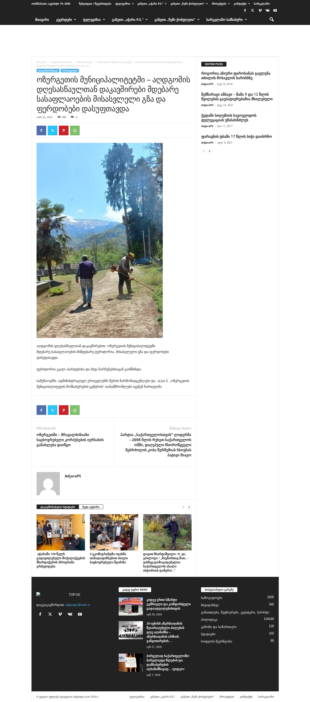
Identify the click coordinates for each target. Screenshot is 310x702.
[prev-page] (183, 507)
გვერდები (64, 19)
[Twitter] (253, 10)
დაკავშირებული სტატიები (57, 507)
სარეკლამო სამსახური (224, 19)
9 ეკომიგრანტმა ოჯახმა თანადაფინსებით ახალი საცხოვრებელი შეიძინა (109, 558)
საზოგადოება (85, 62)
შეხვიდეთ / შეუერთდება (95, 3)
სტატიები (208, 634)
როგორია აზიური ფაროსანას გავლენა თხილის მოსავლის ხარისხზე (236, 75)
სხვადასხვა (210, 605)
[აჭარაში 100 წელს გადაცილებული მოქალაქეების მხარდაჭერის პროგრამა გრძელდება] (61, 532)
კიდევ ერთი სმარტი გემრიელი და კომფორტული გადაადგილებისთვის (169, 603)
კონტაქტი (240, 3)
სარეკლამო (262, 3)
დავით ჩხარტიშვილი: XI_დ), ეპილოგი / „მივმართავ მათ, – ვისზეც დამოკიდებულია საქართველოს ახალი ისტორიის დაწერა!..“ (165, 562)
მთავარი (42, 19)
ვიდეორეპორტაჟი (61, 62)
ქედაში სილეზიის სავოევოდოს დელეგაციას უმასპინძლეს (228, 117)
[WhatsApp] (75, 130)
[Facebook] (245, 10)
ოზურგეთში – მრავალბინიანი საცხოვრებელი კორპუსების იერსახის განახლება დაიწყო (70, 439)
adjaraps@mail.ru (78, 605)
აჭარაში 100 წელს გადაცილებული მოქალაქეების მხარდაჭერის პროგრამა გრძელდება (61, 560)
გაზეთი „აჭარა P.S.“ (150, 3)
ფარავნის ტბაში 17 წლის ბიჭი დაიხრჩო (236, 136)
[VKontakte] (268, 10)
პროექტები (219, 3)
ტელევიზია (123, 3)
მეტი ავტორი (91, 507)
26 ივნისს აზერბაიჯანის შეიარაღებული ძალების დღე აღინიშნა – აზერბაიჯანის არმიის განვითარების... (165, 632)
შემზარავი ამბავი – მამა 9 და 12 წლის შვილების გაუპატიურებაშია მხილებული (237, 96)
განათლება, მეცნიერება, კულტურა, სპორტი (235, 612)
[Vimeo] (260, 10)
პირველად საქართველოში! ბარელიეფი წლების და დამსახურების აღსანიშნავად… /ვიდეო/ (168, 662)
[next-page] (189, 507)
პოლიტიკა (209, 619)
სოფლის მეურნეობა (216, 641)
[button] (271, 19)
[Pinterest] (64, 130)
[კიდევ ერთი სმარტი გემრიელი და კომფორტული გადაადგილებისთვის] (131, 606)
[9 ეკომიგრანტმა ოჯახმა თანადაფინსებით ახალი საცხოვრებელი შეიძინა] (114, 532)
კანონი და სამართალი (219, 627)
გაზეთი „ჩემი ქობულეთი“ (187, 3)
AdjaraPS (73, 475)
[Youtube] (275, 10)
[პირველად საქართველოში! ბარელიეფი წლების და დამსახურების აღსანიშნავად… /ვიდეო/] (131, 663)
